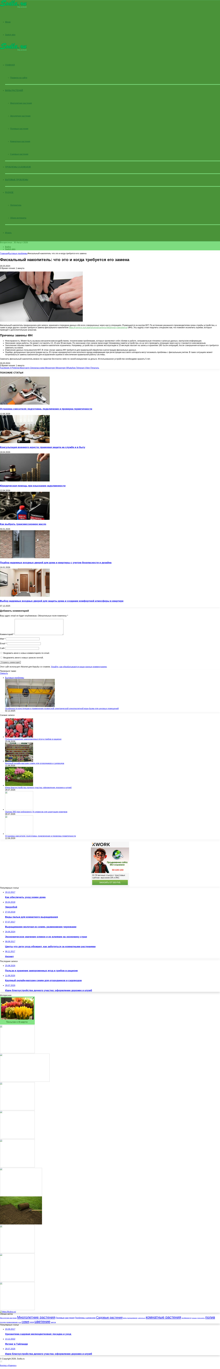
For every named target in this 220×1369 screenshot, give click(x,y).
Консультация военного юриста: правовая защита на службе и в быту (42, 447)
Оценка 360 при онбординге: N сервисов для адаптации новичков (36, 812)
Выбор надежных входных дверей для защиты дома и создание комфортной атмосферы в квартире (61, 601)
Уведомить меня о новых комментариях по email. (26, 653)
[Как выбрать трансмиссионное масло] (25, 519)
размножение (12, 1322)
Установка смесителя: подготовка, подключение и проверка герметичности (46, 409)
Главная (4, 253)
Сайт (2, 648)
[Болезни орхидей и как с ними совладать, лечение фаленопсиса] (17, 1252)
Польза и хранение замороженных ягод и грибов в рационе (33, 739)
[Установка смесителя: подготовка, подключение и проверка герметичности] (25, 404)
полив (210, 1317)
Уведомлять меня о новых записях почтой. (23, 658)
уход (32, 1322)
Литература (15, 205)
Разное (9, 192)
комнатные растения (163, 1317)
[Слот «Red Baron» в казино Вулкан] (17, 1281)
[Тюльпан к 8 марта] (17, 1024)
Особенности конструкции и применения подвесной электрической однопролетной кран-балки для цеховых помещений (62, 708)
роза (19, 1322)
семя (25, 1321)
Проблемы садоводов (18, 167)
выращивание (132, 1318)
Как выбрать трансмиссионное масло (23, 524)
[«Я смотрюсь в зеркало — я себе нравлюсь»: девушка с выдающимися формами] (21, 1195)
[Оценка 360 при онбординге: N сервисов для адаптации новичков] (19, 809)
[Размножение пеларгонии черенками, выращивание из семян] (17, 1309)
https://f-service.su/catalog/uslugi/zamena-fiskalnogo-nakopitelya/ (98, 327)
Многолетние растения (21, 103)
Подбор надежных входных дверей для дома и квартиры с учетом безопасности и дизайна (56, 562)
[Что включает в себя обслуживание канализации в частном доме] (8, 1312)
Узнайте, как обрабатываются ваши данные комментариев (79, 667)
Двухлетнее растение (20, 116)
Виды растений (14, 90)
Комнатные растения (20, 141)
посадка (3, 1322)
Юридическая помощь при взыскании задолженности (33, 485)
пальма (194, 1318)
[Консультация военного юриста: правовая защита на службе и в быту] (25, 442)
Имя (2, 639)
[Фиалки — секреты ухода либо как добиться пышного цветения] (17, 1052)
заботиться (141, 1318)
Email (3, 643)
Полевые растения (19, 129)
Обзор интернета (18, 218)
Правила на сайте (18, 78)
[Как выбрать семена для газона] (21, 1224)
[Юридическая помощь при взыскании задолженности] (25, 481)
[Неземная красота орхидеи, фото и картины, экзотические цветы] (17, 1109)
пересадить (201, 1318)
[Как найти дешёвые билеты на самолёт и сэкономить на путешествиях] (25, 1081)
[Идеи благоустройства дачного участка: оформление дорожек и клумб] (19, 785)
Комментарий (7, 634)
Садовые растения (19, 154)
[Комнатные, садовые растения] (13, 7)
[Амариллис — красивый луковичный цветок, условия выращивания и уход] (17, 1138)
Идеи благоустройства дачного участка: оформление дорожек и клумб (38, 787)
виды (125, 1318)
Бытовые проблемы (16, 180)
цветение (42, 1321)
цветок (53, 1322)
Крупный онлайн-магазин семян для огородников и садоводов (34, 763)
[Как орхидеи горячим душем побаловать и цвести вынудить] (17, 1167)
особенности (186, 1318)
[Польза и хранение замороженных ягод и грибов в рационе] (19, 737)
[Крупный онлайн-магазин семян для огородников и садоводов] (19, 761)
